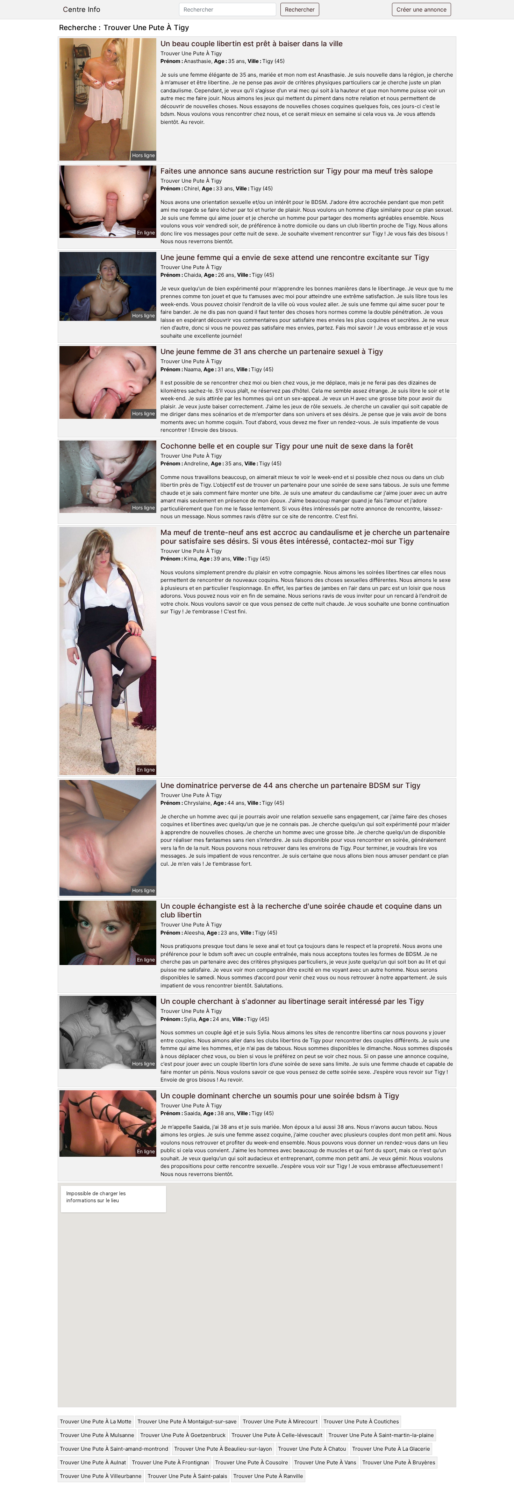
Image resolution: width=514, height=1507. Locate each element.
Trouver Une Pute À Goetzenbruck (183, 1435)
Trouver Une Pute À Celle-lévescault (276, 1435)
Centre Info (81, 9)
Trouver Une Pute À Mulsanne (97, 1435)
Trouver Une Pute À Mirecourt (280, 1421)
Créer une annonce (422, 9)
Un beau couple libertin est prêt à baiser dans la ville (251, 43)
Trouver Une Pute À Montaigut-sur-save (187, 1421)
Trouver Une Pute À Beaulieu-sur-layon (223, 1448)
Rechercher (300, 9)
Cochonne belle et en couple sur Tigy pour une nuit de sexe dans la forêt (286, 446)
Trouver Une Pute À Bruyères (398, 1462)
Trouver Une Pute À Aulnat (93, 1462)
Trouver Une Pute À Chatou (312, 1448)
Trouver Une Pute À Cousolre (251, 1462)
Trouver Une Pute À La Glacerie (391, 1448)
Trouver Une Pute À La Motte (95, 1421)
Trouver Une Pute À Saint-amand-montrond (114, 1448)
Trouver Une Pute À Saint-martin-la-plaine (381, 1435)
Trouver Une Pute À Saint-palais (187, 1476)
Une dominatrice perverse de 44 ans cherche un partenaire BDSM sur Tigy (290, 785)
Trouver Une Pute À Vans (325, 1462)
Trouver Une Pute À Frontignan (170, 1462)
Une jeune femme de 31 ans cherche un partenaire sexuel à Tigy (271, 351)
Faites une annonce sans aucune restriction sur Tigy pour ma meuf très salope (296, 171)
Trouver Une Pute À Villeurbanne (101, 1476)
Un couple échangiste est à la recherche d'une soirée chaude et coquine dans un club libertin (301, 910)
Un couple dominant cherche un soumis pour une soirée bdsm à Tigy (279, 1095)
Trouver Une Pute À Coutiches (361, 1421)
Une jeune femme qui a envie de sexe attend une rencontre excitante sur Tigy (294, 257)
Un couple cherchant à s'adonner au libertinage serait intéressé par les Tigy (292, 1001)
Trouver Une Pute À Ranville (268, 1476)
